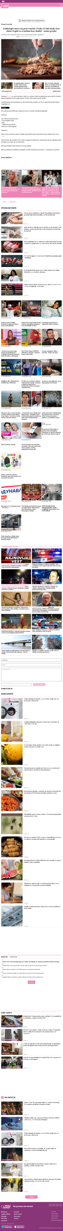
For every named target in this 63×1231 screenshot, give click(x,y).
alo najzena (12, 201)
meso (9, 96)
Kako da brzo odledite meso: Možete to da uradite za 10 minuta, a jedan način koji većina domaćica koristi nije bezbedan (42, 229)
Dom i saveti (6, 24)
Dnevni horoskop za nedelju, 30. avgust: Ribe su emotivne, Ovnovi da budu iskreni (23, 973)
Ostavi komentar (39, 684)
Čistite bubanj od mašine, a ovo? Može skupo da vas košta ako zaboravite (41, 700)
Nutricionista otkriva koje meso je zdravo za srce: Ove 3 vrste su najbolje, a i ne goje (42, 285)
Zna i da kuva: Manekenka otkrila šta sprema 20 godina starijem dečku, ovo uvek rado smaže (42, 1180)
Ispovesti (4, 1220)
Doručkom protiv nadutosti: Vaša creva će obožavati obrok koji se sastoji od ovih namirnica (41, 769)
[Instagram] (53, 1205)
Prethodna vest (7, 91)
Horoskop (17, 1216)
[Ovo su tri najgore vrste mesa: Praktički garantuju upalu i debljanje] (12, 261)
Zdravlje (3, 1216)
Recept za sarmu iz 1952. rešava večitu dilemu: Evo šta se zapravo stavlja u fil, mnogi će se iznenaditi (42, 838)
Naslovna (4, 1212)
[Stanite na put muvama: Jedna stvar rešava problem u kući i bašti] (12, 916)
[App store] (19, 1227)
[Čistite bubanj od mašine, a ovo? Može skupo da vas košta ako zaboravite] (12, 708)
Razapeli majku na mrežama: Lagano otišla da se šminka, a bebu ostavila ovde (22, 977)
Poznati (16, 1212)
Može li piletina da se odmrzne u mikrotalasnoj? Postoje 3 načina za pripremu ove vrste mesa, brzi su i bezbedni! (43, 242)
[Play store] (6, 1227)
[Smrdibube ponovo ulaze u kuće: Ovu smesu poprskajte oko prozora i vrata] (12, 823)
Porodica (4, 1218)
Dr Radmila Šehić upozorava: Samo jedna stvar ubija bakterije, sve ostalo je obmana (41, 271)
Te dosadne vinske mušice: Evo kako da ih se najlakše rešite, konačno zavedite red (42, 746)
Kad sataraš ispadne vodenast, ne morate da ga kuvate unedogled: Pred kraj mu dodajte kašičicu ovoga (42, 792)
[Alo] (3, 1)
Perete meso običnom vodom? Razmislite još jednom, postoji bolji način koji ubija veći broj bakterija (42, 214)
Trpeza (16, 1218)
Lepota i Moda (5, 1214)
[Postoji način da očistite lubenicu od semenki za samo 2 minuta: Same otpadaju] (12, 870)
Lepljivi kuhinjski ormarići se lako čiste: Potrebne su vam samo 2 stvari (41, 723)
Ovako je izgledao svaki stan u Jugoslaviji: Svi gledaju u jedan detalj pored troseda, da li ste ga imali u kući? (41, 1045)
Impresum (54, 1218)
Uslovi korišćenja (56, 1220)
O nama (53, 1211)
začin (3, 136)
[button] (41, 36)
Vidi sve (31, 982)
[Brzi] (38, 85)
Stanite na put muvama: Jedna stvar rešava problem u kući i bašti (42, 907)
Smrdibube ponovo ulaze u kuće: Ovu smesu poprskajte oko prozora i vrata (42, 815)
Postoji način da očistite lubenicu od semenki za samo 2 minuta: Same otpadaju (42, 861)
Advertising (54, 1216)
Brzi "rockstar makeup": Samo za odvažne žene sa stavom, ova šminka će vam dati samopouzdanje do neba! (53, 85)
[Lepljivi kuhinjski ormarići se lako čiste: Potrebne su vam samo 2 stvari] (12, 731)
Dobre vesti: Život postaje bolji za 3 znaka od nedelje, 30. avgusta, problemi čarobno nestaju (30, 962)
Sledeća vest (57, 91)
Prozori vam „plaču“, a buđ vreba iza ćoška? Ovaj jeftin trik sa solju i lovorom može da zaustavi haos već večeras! (41, 1032)
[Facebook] (50, 1205)
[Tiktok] (60, 1205)
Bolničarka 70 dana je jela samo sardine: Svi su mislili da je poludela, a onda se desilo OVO (42, 1017)
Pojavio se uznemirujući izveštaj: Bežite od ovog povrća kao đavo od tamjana (42, 1058)
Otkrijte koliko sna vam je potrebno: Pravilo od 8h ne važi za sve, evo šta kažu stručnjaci (24, 965)
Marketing (54, 1213)
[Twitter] (56, 1205)
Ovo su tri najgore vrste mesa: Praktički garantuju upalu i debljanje (43, 257)
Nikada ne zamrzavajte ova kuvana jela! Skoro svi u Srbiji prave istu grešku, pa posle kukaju (41, 884)
